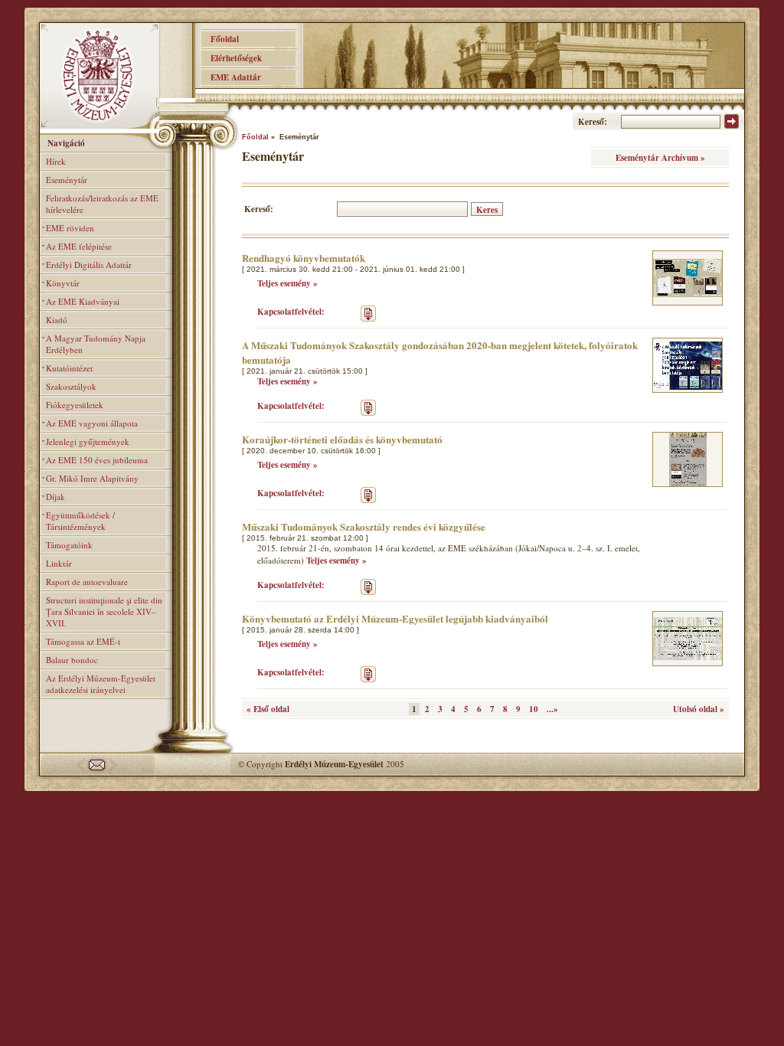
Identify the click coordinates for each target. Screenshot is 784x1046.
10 (533, 709)
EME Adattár (231, 77)
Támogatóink (69, 545)
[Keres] (731, 125)
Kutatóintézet (69, 368)
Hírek (56, 161)
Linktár (59, 563)
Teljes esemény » (287, 283)
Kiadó (56, 319)
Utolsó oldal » (698, 709)
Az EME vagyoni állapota (92, 423)
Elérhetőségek (231, 58)
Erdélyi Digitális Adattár (89, 264)
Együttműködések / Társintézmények (80, 520)
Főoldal (220, 39)
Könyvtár (63, 283)
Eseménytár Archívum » (660, 158)
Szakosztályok (71, 386)
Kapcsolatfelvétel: (291, 312)
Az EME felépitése (79, 246)
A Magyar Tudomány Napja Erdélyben (95, 343)
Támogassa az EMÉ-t (83, 641)
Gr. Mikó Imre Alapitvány (92, 478)
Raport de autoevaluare (87, 581)
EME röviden (70, 228)
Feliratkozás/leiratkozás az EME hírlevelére (102, 203)
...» (552, 709)
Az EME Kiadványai (82, 301)
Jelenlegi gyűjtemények (87, 441)
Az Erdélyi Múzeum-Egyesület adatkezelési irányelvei (100, 683)
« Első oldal (268, 709)
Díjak (55, 496)
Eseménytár (66, 179)
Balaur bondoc (72, 659)
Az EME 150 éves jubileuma (97, 460)
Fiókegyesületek (74, 404)
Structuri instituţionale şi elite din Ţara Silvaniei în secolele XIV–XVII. (104, 611)
